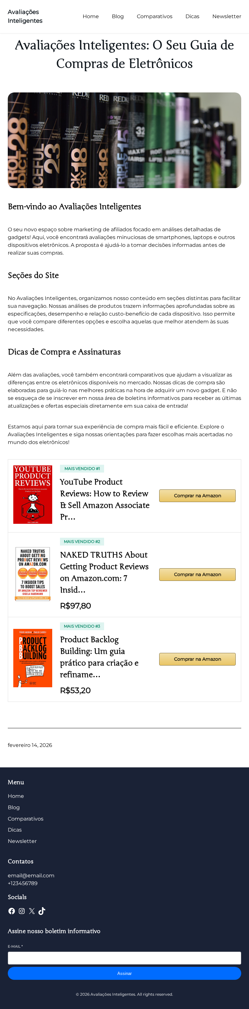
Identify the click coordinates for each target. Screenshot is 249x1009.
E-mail (15, 946)
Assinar (124, 973)
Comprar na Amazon (197, 495)
